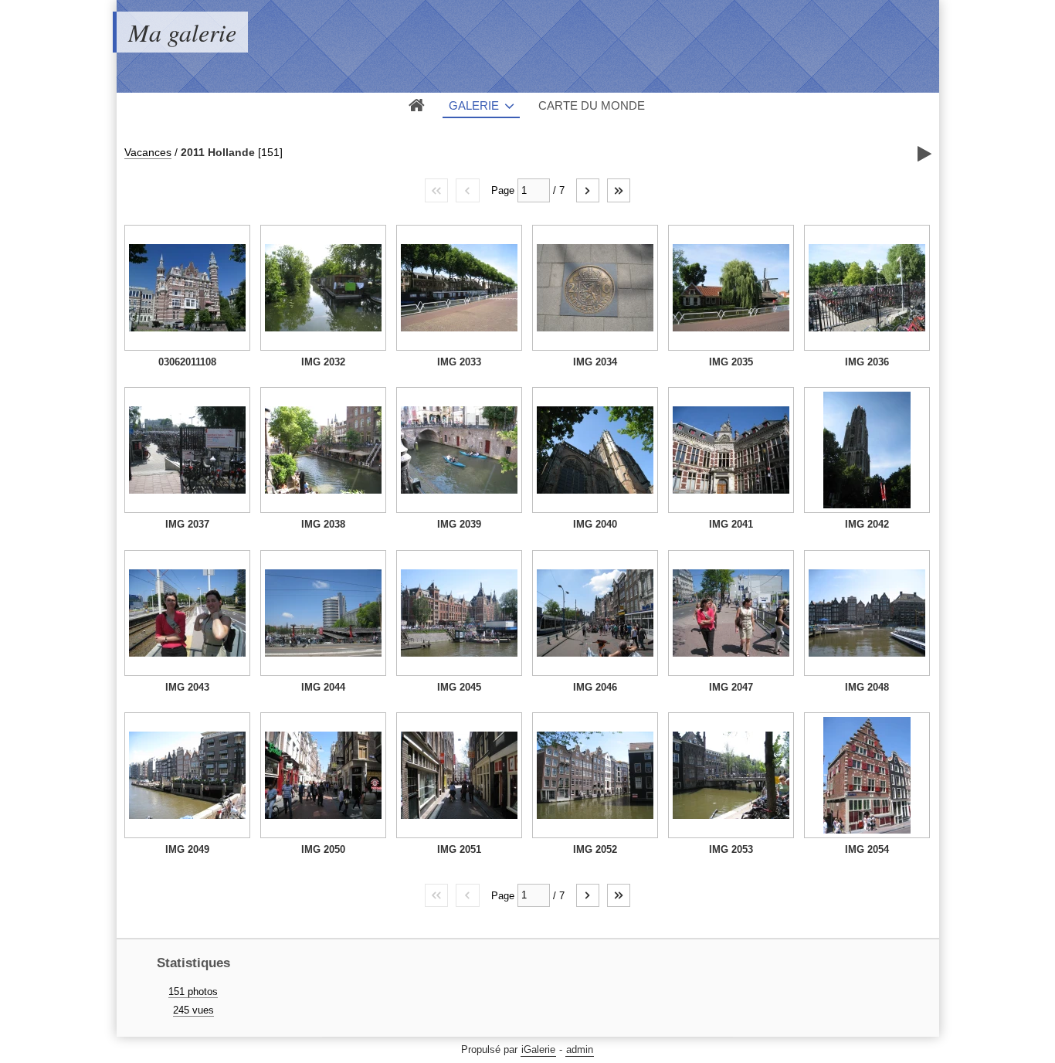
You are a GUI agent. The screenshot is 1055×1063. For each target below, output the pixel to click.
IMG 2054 (867, 849)
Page (502, 190)
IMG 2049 (187, 849)
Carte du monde (591, 105)
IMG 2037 (187, 524)
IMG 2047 (731, 687)
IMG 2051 (459, 849)
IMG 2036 (867, 362)
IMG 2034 (595, 362)
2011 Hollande (218, 152)
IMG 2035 (731, 362)
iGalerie (538, 1049)
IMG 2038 (323, 524)
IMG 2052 (595, 849)
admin (579, 1049)
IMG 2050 (323, 849)
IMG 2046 (595, 687)
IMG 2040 (595, 524)
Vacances (147, 152)
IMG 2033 (459, 362)
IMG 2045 (459, 687)
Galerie (474, 105)
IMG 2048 (867, 687)
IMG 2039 (459, 524)
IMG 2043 (187, 687)
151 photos (193, 991)
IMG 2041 (731, 524)
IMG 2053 (731, 849)
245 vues (193, 1010)
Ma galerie (182, 32)
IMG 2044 (323, 687)
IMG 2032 (323, 362)
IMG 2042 (867, 524)
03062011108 (187, 362)
